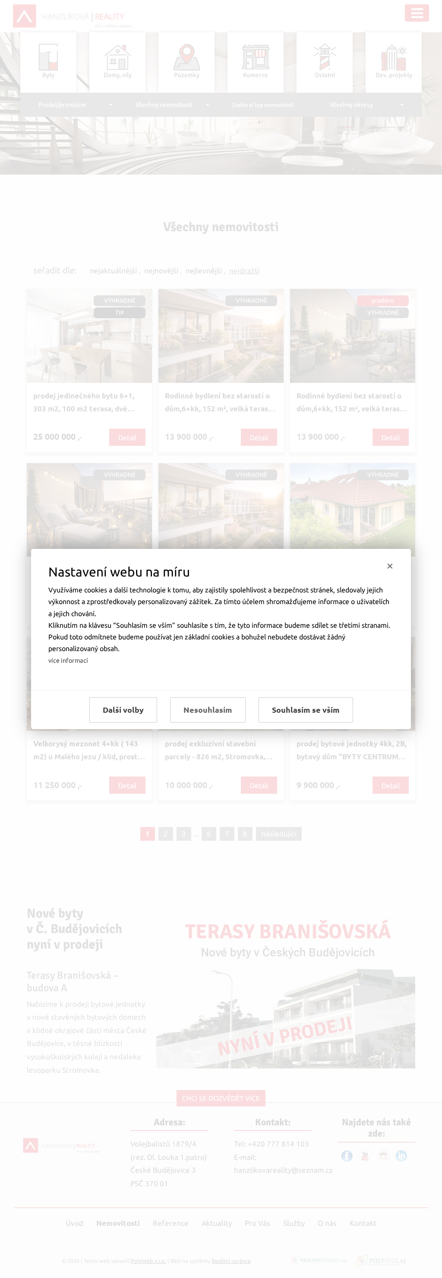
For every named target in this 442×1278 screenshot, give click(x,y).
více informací (68, 660)
